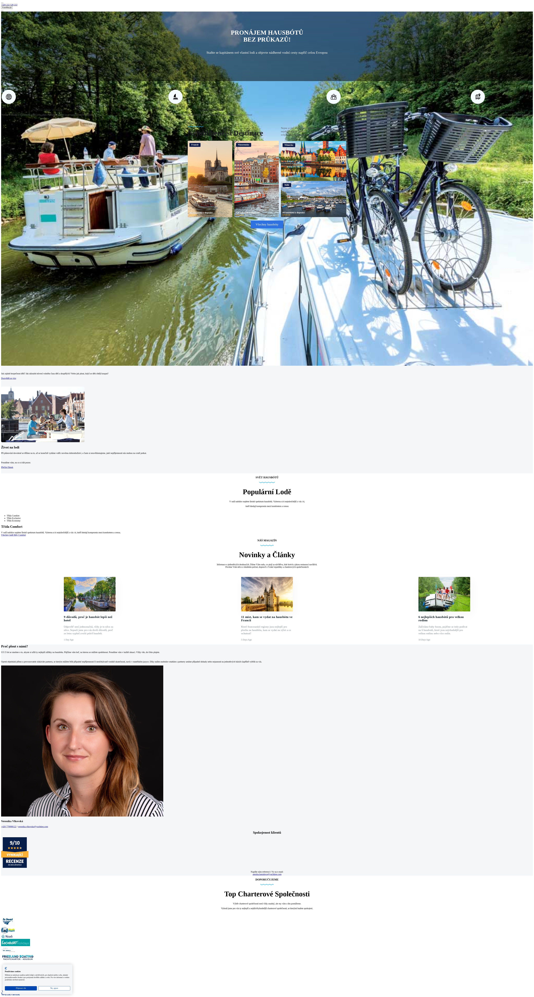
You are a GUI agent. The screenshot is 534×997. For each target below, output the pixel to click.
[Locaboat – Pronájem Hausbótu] (15, 945)
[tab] (270, 515)
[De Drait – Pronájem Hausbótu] (8, 952)
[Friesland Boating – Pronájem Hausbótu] (18, 960)
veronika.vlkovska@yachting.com (33, 826)
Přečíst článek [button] (7, 467)
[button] (9, 5)
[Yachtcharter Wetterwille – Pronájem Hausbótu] (12, 994)
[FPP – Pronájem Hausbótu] (8, 933)
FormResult (7, 8)
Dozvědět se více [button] (8, 378)
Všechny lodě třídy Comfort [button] (13, 535)
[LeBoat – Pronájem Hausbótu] (8, 925)
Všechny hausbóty (267, 224)
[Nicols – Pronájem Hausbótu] (7, 937)
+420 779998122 (8, 826)
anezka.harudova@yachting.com (267, 874)
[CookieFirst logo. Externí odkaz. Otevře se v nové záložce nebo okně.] (6, 968)
